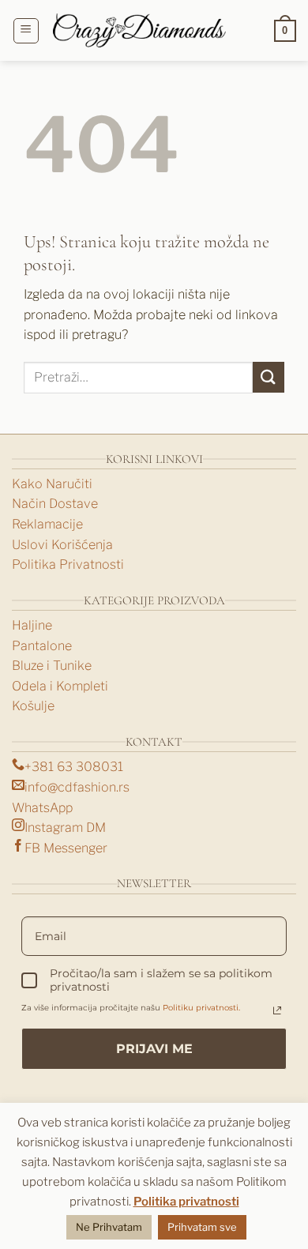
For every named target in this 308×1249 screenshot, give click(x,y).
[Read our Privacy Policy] (277, 1010)
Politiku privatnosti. (201, 1008)
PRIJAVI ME (154, 1048)
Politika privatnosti (186, 1201)
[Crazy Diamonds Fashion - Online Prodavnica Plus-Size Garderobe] (140, 30)
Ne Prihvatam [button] (109, 1227)
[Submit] (268, 377)
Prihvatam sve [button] (202, 1227)
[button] (26, 30)
